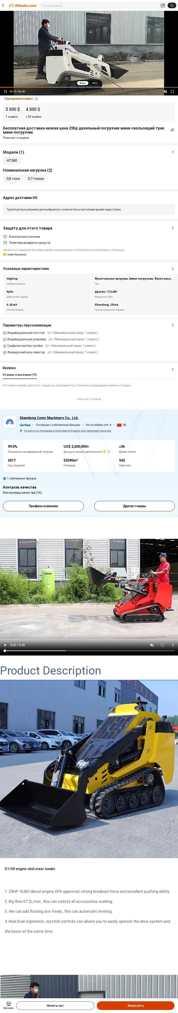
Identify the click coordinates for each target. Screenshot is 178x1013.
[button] (21, 99)
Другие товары (134, 506)
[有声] (165, 92)
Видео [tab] (83, 83)
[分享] (172, 129)
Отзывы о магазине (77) (20, 374)
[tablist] (89, 82)
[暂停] (6, 92)
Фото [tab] (94, 83)
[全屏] (172, 92)
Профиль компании (43, 506)
